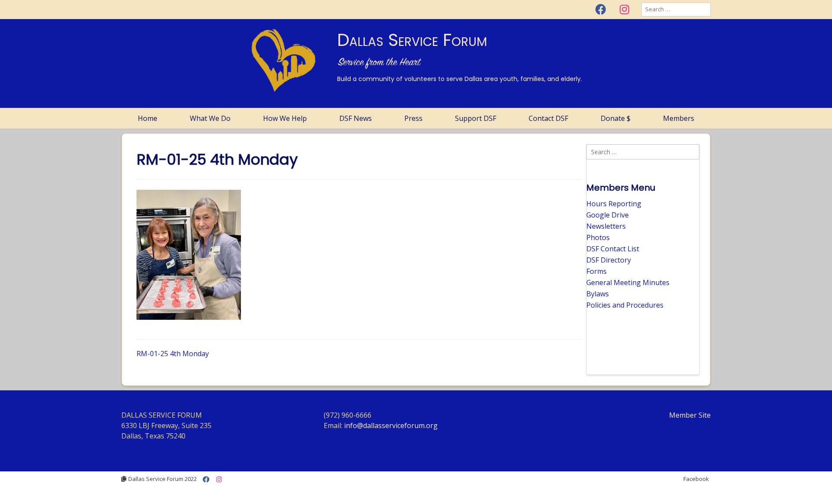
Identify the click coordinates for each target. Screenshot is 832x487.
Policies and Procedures (624, 305)
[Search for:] (676, 9)
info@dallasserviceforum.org (391, 425)
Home (147, 118)
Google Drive (607, 215)
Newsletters (606, 226)
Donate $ (615, 118)
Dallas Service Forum (412, 40)
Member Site (690, 415)
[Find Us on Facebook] (601, 9)
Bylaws (597, 294)
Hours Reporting (613, 203)
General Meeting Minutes (628, 282)
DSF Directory (608, 260)
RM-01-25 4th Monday (172, 353)
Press (413, 118)
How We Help (285, 118)
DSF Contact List (612, 248)
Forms (596, 271)
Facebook (696, 479)
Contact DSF (548, 118)
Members (678, 118)
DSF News (355, 118)
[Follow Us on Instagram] (624, 9)
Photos (598, 237)
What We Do (210, 118)
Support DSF (475, 118)
